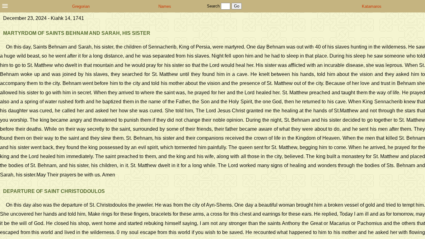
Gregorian (81, 6)
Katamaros (371, 6)
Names (164, 6)
